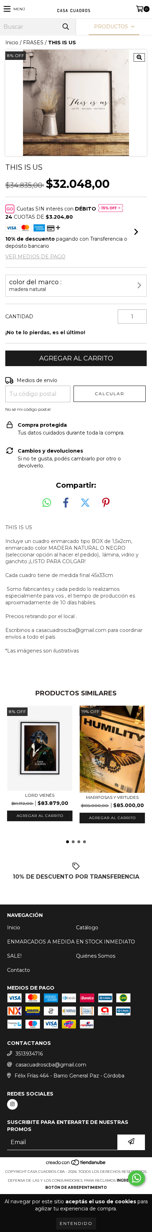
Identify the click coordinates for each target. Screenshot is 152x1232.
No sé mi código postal (28, 409)
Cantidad (19, 316)
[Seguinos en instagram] (12, 1104)
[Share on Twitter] (85, 503)
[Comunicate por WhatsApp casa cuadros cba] (136, 1178)
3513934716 (29, 1054)
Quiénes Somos (95, 956)
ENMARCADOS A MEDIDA (41, 942)
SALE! (14, 956)
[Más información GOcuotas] (110, 208)
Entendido (76, 1223)
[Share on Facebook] (66, 503)
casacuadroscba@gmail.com (51, 1065)
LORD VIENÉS (39, 795)
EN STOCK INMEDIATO (105, 942)
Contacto (18, 970)
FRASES (33, 42)
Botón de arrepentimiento (76, 1187)
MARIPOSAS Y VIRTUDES (112, 797)
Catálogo (87, 927)
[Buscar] (65, 27)
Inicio (11, 42)
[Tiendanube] (76, 1164)
